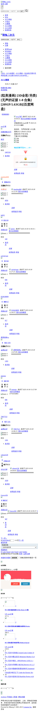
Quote (16, 552)
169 (7, 220)
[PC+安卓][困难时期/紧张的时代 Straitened (19, 668)
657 (5, 422)
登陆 (6, 43)
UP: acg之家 (9, 614)
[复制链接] (5, 114)
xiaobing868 (5, 177)
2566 (5, 132)
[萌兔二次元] (6, 2)
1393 (9, 343)
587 (6, 500)
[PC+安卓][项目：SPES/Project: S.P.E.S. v (19, 661)
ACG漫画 (8, 19)
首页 (6, 15)
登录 (2, 4)
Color (4, 552)
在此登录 (25, 583)
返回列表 (4, 542)
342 (5, 381)
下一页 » (4, 538)
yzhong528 (4, 455)
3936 (5, 182)
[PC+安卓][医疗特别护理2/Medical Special (17, 642)
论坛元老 (4, 469)
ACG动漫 (8, 28)
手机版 (9, 697)
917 (7, 302)
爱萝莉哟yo (5, 337)
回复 (26, 164)
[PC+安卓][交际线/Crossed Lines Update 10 (19, 653)
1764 (5, 461)
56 (5, 261)
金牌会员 (4, 350)
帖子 (22, 11)
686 (7, 381)
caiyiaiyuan (4, 256)
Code (20, 552)
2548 (2, 132)
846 (7, 261)
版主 (2, 139)
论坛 (6, 17)
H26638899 (5, 296)
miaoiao (3, 376)
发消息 (7, 156)
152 (4, 220)
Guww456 (4, 495)
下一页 (21, 540)
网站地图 (21, 697)
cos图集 (7, 24)
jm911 (3, 215)
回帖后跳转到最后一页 (28, 558)
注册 (6, 4)
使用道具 (17, 173)
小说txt (7, 21)
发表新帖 (4, 90)
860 (5, 302)
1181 (8, 422)
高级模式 (4, 550)
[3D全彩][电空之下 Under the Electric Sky (19, 672)
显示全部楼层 (26, 119)
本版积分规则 (6, 558)
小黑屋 (14, 697)
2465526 (8, 152)
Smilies (24, 552)
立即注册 (26, 554)
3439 (8, 461)
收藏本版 (6, 88)
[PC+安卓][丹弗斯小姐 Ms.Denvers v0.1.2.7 (20, 664)
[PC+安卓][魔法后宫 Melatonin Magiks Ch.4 (20, 657)
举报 (22, 173)
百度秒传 (8, 30)
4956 (9, 182)
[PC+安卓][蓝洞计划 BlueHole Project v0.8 (19, 676)
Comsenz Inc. (27, 707)
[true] (26, 10)
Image (8, 552)
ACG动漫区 (10, 73)
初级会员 (4, 230)
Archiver (3, 697)
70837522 (4, 416)
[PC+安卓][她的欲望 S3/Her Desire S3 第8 (17, 610)
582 (4, 500)
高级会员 (4, 270)
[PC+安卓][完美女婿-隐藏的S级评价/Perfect (17, 626)
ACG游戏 (8, 26)
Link (12, 552)
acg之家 (3, 126)
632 (5, 343)
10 (9, 540)
